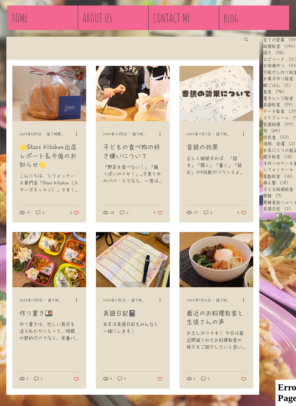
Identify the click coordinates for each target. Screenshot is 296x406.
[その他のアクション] (78, 134)
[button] (246, 40)
